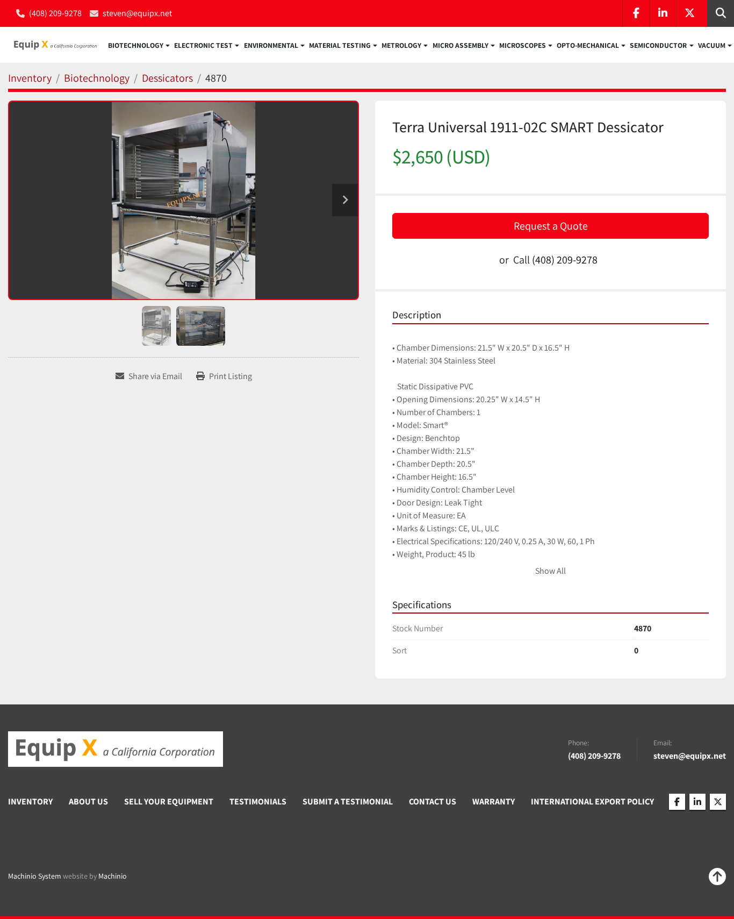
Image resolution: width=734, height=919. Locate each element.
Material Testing (340, 45)
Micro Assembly (460, 45)
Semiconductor (658, 45)
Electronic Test (203, 45)
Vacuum (711, 45)
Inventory (30, 801)
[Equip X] (115, 749)
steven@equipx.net (137, 13)
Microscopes (522, 45)
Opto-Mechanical (588, 45)
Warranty (493, 801)
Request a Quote (551, 226)
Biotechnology (135, 45)
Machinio (112, 876)
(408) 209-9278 (55, 13)
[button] (139, 45)
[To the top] (717, 876)
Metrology (401, 45)
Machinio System (34, 876)
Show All (550, 570)
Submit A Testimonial (348, 801)
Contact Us (432, 801)
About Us (88, 801)
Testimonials (257, 801)
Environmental (271, 45)
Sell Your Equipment (168, 801)
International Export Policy (592, 801)
